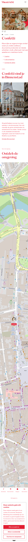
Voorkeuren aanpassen (14, 537)
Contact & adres (9, 62)
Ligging (6, 56)
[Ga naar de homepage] (8, 2)
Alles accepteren (14, 527)
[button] (14, 325)
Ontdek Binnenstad (8, 139)
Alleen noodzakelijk (14, 532)
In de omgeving (9, 59)
